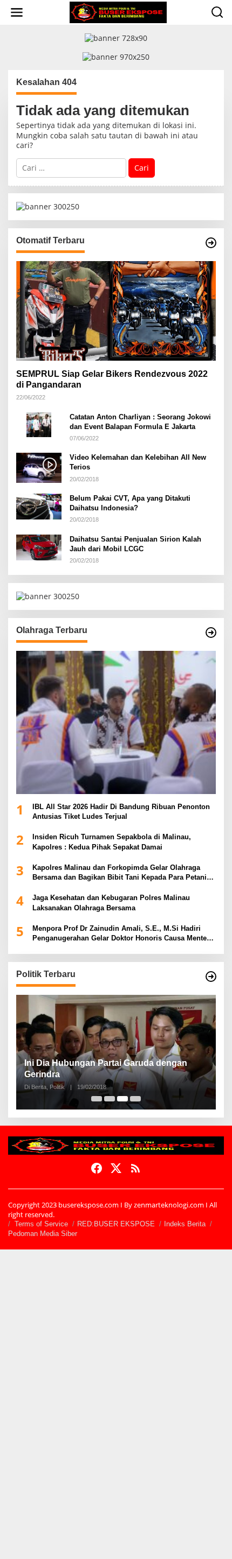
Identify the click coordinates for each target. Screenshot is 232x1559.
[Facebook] (97, 1168)
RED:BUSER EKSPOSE (116, 1224)
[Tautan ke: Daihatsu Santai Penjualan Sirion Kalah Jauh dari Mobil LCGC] (39, 547)
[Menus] (16, 12)
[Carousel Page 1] (96, 1098)
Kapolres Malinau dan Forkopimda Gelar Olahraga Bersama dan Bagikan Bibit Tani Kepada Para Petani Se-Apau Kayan (119, 872)
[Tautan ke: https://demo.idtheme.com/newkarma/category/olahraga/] (210, 632)
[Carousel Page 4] (135, 1098)
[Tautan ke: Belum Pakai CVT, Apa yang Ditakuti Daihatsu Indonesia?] (39, 506)
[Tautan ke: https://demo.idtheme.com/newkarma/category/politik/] (210, 976)
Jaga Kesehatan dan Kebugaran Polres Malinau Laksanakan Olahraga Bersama (111, 902)
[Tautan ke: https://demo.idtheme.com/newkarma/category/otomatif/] (210, 242)
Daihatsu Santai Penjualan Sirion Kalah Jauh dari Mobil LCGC (135, 544)
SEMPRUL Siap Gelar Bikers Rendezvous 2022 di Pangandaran (112, 379)
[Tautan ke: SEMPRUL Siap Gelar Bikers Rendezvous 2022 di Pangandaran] (116, 311)
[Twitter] (116, 1168)
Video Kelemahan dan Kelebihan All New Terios (138, 462)
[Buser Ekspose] (118, 11)
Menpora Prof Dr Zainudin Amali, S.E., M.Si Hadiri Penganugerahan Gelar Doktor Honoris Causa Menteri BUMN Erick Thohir (121, 933)
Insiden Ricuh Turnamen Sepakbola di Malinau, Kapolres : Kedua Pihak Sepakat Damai (111, 842)
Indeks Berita (185, 1224)
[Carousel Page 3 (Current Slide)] (122, 1098)
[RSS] (135, 1168)
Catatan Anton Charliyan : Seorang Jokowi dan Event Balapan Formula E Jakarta (140, 422)
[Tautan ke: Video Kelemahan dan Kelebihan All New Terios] (39, 467)
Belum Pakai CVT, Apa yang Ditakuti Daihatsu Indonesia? (130, 503)
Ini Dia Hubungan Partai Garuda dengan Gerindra (105, 1068)
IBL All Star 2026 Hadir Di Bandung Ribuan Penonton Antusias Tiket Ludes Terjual (121, 811)
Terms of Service (41, 1224)
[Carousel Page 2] (109, 1098)
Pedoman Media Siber (42, 1234)
